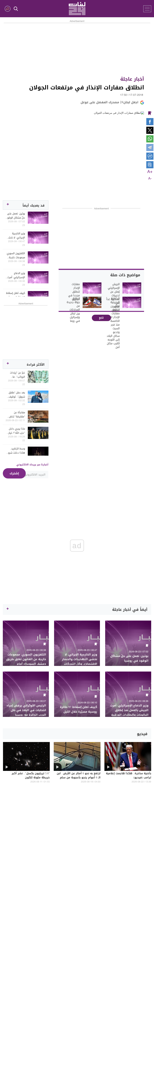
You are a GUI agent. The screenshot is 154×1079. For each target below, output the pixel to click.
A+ (149, 172)
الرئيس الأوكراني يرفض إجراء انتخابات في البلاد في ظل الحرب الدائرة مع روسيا (26, 710)
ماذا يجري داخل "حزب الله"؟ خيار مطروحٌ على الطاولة (16, 431)
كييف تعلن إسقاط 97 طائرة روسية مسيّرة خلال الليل (15, 295)
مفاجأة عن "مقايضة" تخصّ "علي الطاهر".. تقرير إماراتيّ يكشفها (17, 414)
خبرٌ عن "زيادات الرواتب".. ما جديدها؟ (17, 375)
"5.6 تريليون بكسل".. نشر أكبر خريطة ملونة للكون (31, 775)
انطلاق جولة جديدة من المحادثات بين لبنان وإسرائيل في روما (73, 310)
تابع (101, 317)
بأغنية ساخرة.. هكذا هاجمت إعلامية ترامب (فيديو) (128, 775)
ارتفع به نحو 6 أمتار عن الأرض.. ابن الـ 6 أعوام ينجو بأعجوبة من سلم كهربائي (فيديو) (78, 777)
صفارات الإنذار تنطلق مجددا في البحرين (74, 291)
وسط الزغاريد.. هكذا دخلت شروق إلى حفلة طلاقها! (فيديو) (15, 451)
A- (150, 178)
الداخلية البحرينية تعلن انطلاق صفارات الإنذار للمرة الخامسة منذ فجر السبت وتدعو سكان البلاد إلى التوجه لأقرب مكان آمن (113, 323)
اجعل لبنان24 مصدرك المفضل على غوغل (109, 102)
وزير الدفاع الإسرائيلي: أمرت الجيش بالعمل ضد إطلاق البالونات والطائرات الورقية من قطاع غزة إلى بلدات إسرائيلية (15, 275)
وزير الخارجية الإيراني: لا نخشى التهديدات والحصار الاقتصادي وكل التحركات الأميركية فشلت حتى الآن (15, 235)
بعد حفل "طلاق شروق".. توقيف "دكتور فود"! (17, 395)
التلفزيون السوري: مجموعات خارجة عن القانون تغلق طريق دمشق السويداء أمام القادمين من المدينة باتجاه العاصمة (15, 255)
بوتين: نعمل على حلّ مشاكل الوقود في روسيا (15, 216)
